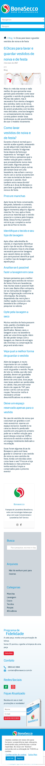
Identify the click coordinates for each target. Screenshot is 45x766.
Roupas (10, 607)
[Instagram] (17, 525)
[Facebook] (21, 525)
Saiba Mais (9, 653)
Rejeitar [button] (20, 758)
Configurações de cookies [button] (16, 754)
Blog (10, 38)
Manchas (11, 594)
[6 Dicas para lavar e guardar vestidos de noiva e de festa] (22, 79)
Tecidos (10, 604)
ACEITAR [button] (10, 758)
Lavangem (11, 597)
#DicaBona (12, 611)
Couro (9, 601)
